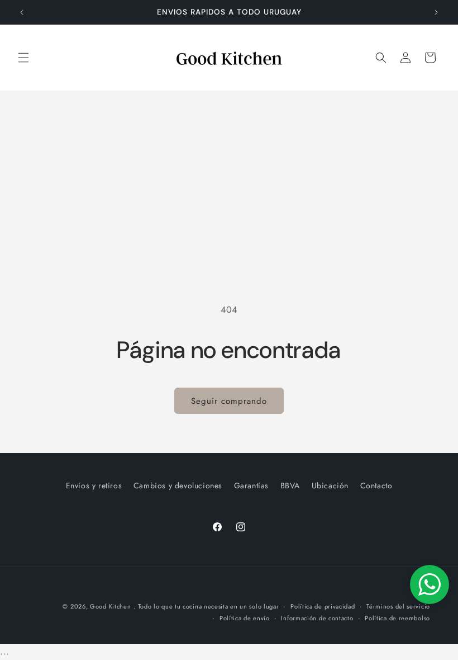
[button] (23, 57)
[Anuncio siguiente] (436, 12)
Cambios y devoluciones (177, 485)
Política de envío (245, 618)
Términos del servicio (398, 606)
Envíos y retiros (94, 485)
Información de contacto (317, 618)
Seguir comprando (229, 401)
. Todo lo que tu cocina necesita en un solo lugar (206, 606)
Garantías (251, 485)
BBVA (290, 485)
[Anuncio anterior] (21, 12)
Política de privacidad (322, 606)
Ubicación (330, 485)
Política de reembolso (397, 618)
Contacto (376, 485)
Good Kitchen (110, 606)
